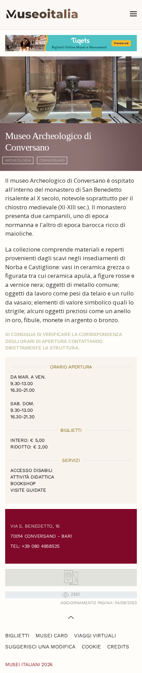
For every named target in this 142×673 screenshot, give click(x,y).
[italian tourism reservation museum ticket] (71, 43)
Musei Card (52, 636)
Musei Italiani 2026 (29, 664)
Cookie (91, 647)
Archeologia (18, 160)
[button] (133, 14)
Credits (118, 647)
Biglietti (17, 636)
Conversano (52, 160)
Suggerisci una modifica (40, 647)
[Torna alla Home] (42, 14)
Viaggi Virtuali (95, 636)
